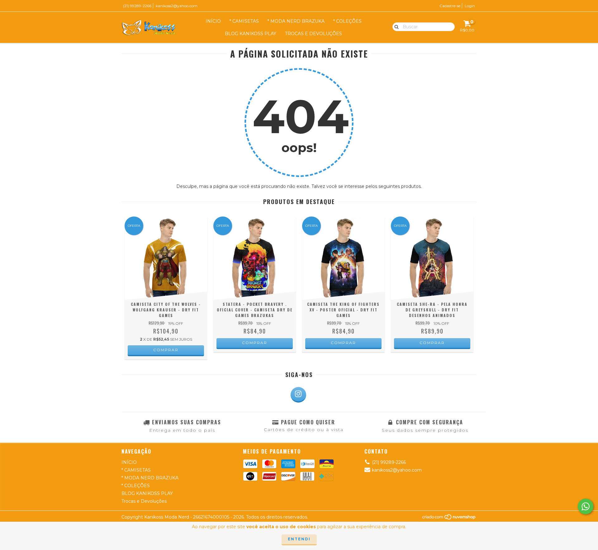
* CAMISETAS (244, 21)
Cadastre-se (449, 5)
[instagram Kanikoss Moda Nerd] (298, 395)
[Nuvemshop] (449, 518)
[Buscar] (395, 26)
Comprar (165, 349)
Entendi (299, 539)
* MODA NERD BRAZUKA (296, 21)
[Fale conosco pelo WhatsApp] (585, 506)
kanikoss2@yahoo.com (176, 5)
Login (470, 5)
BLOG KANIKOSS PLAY (250, 33)
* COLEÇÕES (347, 21)
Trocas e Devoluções (313, 33)
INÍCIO (213, 21)
